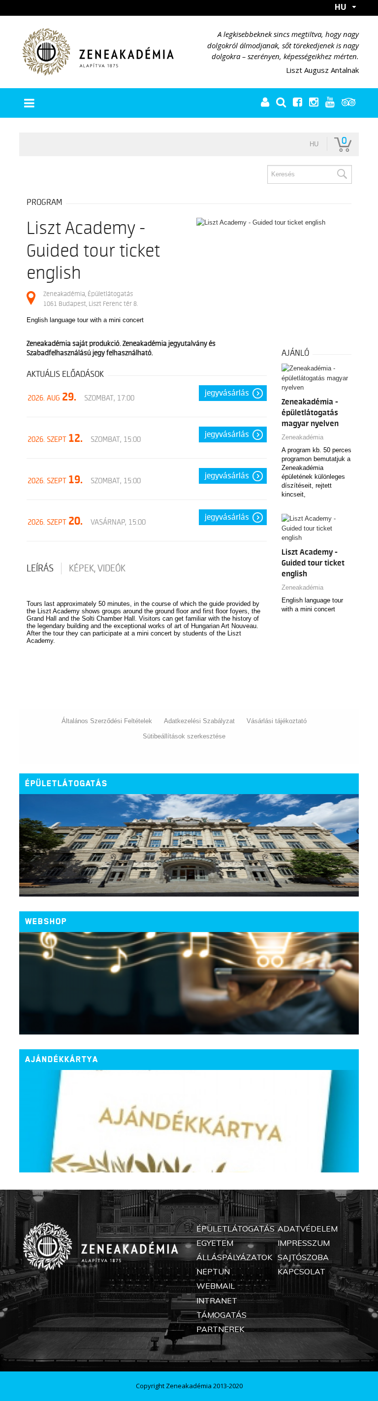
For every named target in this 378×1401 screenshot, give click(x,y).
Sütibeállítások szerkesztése (184, 736)
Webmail (215, 1286)
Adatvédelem (308, 1229)
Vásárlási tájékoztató (277, 721)
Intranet (216, 1300)
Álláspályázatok (234, 1257)
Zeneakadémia (302, 437)
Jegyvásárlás (227, 393)
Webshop (46, 921)
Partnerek (220, 1329)
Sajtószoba (303, 1257)
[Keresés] (341, 174)
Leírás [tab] (40, 568)
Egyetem (214, 1243)
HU (340, 6)
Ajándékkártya (61, 1059)
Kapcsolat (301, 1271)
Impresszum (304, 1243)
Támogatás (221, 1315)
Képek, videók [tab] (97, 568)
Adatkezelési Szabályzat (199, 721)
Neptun (213, 1271)
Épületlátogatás (66, 783)
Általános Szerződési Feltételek (107, 721)
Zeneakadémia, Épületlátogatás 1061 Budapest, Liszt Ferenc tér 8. (90, 298)
